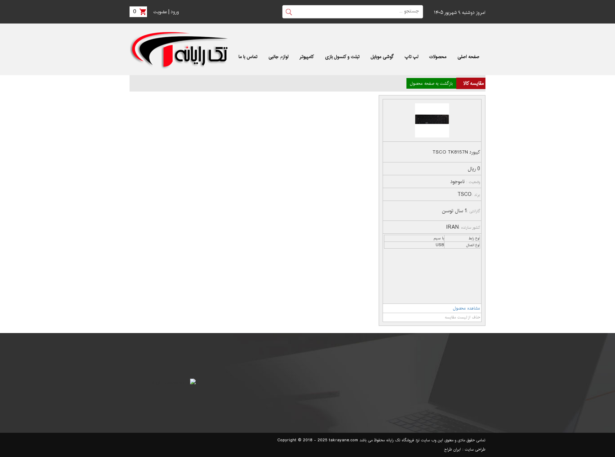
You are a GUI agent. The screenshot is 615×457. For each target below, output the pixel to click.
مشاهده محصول (466, 308)
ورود (175, 12)
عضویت (160, 12)
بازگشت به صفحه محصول (431, 83)
